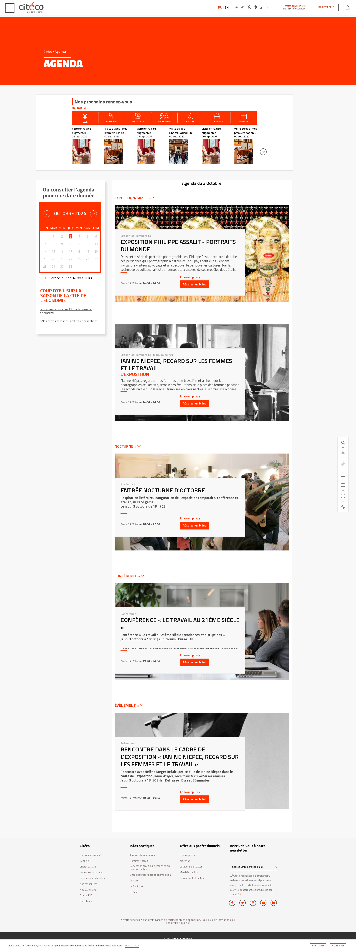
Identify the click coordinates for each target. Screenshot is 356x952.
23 (62, 259)
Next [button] (263, 151)
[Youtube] (263, 903)
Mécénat (184, 861)
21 (45, 259)
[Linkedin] (274, 903)
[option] (88, 145)
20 (96, 251)
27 (96, 259)
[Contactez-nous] (343, 506)
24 (70, 259)
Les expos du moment (92, 872)
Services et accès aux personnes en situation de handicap (150, 867)
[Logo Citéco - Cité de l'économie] (32, 7)
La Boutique (136, 886)
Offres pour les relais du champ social (150, 875)
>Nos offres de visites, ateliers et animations (69, 321)
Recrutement (87, 901)
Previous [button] (64, 151)
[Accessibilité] (249, 8)
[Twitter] (242, 903)
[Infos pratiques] (343, 496)
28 (45, 266)
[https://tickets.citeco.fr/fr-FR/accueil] (343, 463)
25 (79, 259)
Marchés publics (189, 872)
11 (79, 244)
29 (53, 266)
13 (96, 244)
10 (70, 244)
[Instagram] (253, 903)
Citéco (48, 52)
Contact (134, 880)
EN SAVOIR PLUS (132, 945)
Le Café (134, 892)
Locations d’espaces (191, 866)
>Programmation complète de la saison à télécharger (66, 311)
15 (53, 251)
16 (62, 251)
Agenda (60, 52)
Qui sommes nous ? (91, 855)
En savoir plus (189, 277)
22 (53, 259)
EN (227, 7)
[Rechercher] (343, 485)
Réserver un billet (194, 284)
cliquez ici (184, 923)
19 (87, 251)
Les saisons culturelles (92, 878)
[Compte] (347, 7)
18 (79, 251)
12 (87, 244)
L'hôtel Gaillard (88, 866)
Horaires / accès (139, 861)
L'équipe (84, 861)
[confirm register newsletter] (276, 867)
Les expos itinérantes (192, 878)
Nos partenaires (89, 889)
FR (220, 7)
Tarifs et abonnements (142, 855)
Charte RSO (86, 895)
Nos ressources (88, 884)
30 (62, 266)
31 (70, 266)
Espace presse (188, 855)
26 (87, 259)
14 (45, 251)
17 (70, 251)
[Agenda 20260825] (343, 474)
